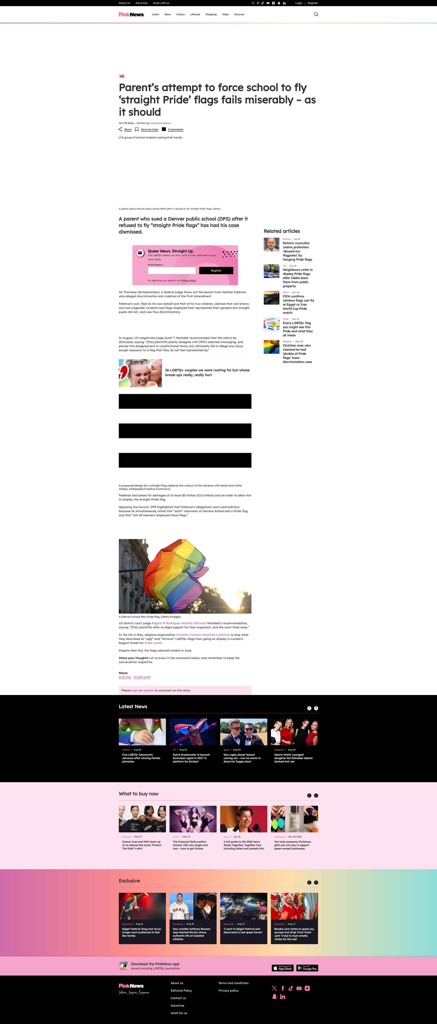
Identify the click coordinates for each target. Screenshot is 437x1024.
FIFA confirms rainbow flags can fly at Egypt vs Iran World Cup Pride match (298, 304)
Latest (155, 14)
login (134, 690)
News (168, 14)
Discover (239, 14)
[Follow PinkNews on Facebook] (282, 989)
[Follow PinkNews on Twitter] (274, 989)
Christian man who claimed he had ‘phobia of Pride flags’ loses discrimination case (297, 353)
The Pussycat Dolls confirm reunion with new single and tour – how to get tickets (190, 845)
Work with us (161, 3)
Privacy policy (228, 990)
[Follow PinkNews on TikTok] (291, 989)
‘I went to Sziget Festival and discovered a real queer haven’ (243, 930)
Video (225, 14)
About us (177, 983)
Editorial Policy (181, 990)
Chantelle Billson (160, 123)
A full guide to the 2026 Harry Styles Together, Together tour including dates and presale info (244, 845)
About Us (124, 3)
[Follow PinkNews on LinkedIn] (284, 3)
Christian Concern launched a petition (203, 634)
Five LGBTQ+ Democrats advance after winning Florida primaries (141, 758)
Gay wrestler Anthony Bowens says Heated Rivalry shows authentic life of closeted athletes (191, 934)
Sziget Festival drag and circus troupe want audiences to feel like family (141, 932)
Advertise (142, 3)
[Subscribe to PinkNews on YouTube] (299, 989)
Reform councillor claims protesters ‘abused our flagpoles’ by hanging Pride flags (297, 251)
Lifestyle (195, 14)
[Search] (316, 14)
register (148, 690)
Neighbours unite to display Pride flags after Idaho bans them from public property (298, 278)
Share (128, 129)
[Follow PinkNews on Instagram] (307, 989)
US (122, 76)
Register (313, 3)
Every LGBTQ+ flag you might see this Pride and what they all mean (298, 329)
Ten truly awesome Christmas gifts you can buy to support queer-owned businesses (292, 845)
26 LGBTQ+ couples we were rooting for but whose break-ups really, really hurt (207, 372)
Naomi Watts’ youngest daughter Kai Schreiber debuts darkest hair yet (293, 758)
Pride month (153, 643)
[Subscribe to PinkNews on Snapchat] (274, 997)
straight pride (142, 676)
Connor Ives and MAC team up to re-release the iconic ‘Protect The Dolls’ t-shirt (141, 845)
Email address (160, 264)
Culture (180, 14)
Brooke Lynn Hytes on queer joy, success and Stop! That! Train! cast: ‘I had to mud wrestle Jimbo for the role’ (294, 934)
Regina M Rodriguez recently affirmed (179, 623)
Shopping (211, 14)
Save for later (149, 129)
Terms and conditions (233, 983)
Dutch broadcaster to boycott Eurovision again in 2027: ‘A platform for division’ (191, 758)
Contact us (178, 998)
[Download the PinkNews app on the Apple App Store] (283, 968)
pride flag (125, 676)
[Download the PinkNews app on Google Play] (307, 968)
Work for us (179, 1013)
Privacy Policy (188, 280)
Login (298, 3)
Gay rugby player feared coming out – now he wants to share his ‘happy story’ (242, 758)
